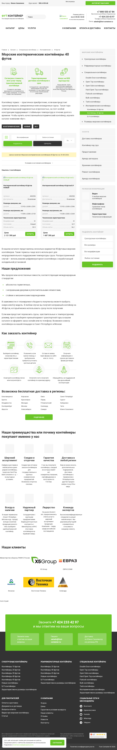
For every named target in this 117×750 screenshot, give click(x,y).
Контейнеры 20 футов (95, 109)
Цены (21, 28)
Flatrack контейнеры (94, 93)
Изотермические (11, 126)
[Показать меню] (3, 28)
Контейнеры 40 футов (95, 113)
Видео (95, 193)
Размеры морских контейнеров (97, 121)
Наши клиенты (47, 713)
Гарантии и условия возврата (53, 709)
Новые (27, 126)
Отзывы (44, 716)
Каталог (10, 28)
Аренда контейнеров (91, 178)
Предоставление (89, 152)
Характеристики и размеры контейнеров (19, 689)
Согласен (57, 743)
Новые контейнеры (10, 683)
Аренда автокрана (90, 158)
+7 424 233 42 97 (106, 16)
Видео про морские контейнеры (15, 712)
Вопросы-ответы (9, 709)
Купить (30, 234)
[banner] (65, 19)
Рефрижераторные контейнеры (97, 66)
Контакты (109, 28)
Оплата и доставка (90, 28)
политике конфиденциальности (23, 745)
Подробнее (39, 417)
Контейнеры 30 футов (11, 673)
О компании (69, 28)
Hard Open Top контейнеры (97, 89)
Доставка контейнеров (92, 138)
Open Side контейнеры (95, 85)
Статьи (5, 716)
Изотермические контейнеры (98, 105)
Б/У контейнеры (93, 116)
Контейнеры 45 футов (11, 679)
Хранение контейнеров (91, 165)
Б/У (36, 126)
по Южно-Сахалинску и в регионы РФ (94, 640)
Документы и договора (12, 706)
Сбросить (47, 143)
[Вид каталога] (6, 137)
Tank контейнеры (93, 101)
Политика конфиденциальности (82, 747)
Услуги (32, 28)
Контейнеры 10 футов (11, 666)
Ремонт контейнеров (91, 172)
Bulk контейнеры (93, 97)
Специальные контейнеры (95, 72)
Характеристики (99, 214)
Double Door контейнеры (96, 77)
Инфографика (98, 204)
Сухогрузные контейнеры (95, 59)
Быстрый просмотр (19, 178)
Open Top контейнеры (95, 81)
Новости (44, 719)
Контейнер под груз (90, 145)
